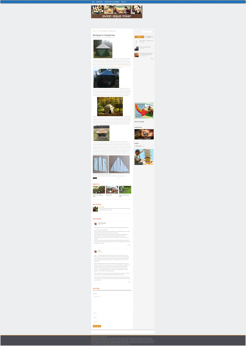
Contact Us (123, 2)
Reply (129, 244)
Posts (99, 30)
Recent (148, 36)
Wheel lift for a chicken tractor (146, 40)
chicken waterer (97, 175)
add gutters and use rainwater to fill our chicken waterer (120, 65)
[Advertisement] (131, 24)
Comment (95, 293)
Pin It (118, 178)
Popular (139, 36)
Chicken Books (99, 2)
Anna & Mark (96, 37)
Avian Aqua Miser (95, 336)
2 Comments (112, 37)
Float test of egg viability (144, 47)
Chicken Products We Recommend (112, 2)
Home (93, 2)
